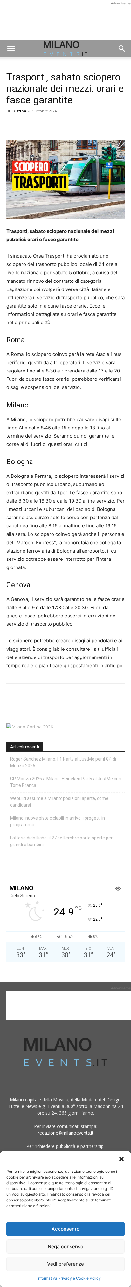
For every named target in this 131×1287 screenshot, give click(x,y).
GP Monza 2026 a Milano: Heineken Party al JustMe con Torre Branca (65, 782)
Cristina (18, 110)
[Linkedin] (56, 125)
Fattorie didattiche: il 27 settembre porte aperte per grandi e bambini (61, 841)
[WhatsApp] (42, 125)
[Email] (71, 125)
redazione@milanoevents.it (65, 1133)
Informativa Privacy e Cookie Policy (69, 1278)
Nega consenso (65, 1246)
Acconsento (65, 1229)
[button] (121, 1159)
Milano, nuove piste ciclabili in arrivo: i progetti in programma (57, 821)
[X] (27, 125)
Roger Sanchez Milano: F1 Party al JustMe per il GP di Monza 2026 (63, 762)
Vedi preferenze (65, 1264)
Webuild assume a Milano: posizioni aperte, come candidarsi (59, 802)
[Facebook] (12, 125)
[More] (86, 125)
